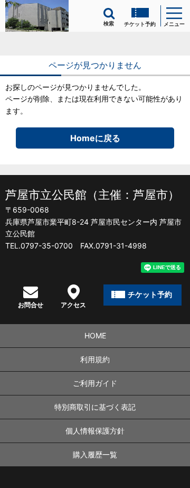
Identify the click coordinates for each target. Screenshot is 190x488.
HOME (95, 335)
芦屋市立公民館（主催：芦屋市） (92, 194)
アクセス (73, 304)
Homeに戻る (95, 138)
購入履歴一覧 (95, 454)
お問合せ (30, 304)
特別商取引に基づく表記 (95, 406)
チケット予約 (140, 23)
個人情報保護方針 (95, 430)
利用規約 (95, 359)
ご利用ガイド (95, 383)
